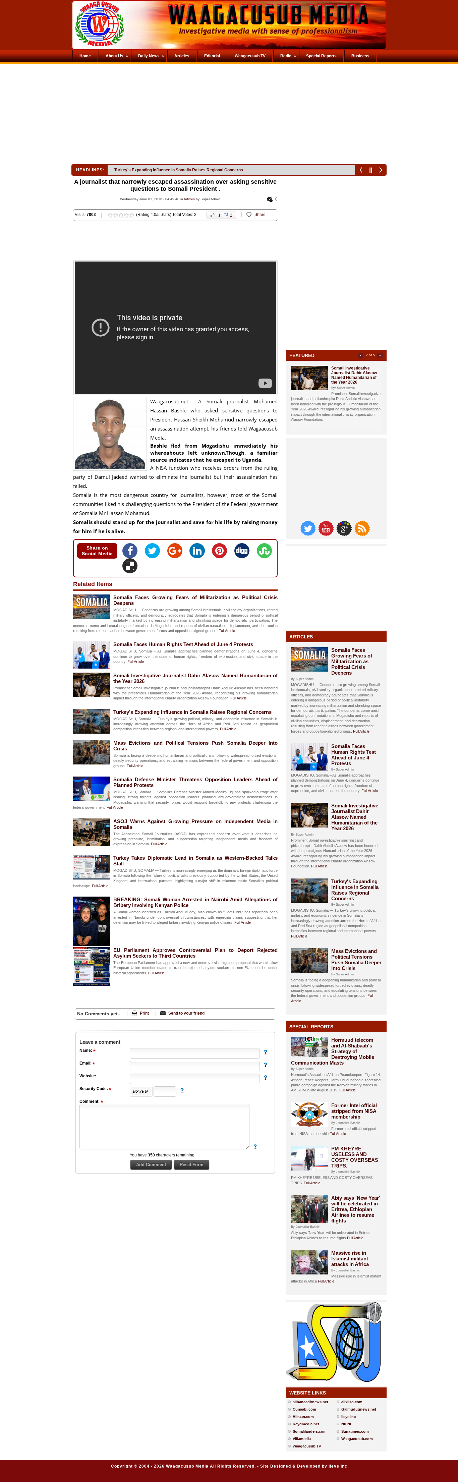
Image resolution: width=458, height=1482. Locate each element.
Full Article (227, 631)
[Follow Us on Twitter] (308, 534)
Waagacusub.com (357, 1439)
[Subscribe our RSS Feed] (362, 534)
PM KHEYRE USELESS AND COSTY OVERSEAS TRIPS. (354, 1157)
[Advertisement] (149, 116)
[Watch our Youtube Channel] (327, 534)
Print (144, 1013)
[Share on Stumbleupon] (264, 553)
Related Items (92, 584)
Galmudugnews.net (358, 1409)
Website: (87, 1076)
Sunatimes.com (355, 1431)
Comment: (90, 1101)
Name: (86, 1050)
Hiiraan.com (303, 1417)
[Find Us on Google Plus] (345, 534)
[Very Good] (126, 215)
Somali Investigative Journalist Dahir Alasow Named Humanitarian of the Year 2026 (354, 375)
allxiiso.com (351, 1402)
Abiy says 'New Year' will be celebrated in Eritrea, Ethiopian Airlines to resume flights (355, 1209)
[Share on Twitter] (154, 553)
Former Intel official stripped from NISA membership (354, 1111)
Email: (86, 1063)
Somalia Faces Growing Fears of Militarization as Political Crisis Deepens (351, 661)
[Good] (121, 215)
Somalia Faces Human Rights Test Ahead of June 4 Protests (183, 644)
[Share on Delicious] (129, 568)
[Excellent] (131, 215)
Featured (301, 355)
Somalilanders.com (310, 1431)
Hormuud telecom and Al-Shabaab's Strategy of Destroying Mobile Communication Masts (332, 1051)
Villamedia (302, 1439)
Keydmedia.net (306, 1424)
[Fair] (115, 215)
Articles (189, 199)
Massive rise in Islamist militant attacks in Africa (350, 1258)
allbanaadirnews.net (310, 1402)
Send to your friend (186, 1013)
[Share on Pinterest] (221, 553)
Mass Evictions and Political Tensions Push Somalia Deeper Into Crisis (356, 959)
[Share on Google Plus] (176, 553)
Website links (307, 1392)
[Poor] (110, 215)
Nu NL (346, 1424)
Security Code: (94, 1088)
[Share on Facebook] (131, 553)
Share (260, 214)
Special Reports (311, 1026)
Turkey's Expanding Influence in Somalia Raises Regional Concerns (178, 170)
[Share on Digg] (243, 553)
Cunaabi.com (304, 1409)
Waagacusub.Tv (307, 1446)
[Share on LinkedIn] (199, 553)
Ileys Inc (348, 1417)
